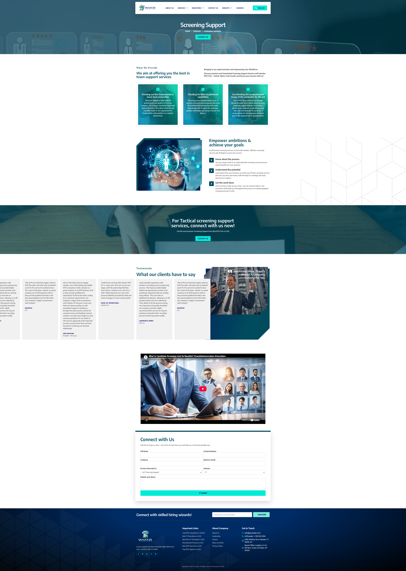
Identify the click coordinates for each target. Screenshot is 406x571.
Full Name (144, 451)
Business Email (209, 460)
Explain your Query (147, 477)
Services (181, 8)
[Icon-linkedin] (147, 554)
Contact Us (213, 8)
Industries (196, 8)
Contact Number (210, 451)
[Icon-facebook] (138, 554)
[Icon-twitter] (143, 554)
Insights (226, 8)
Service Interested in (148, 468)
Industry (207, 468)
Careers (240, 8)
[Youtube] (156, 554)
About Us (170, 8)
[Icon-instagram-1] (151, 554)
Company (144, 460)
